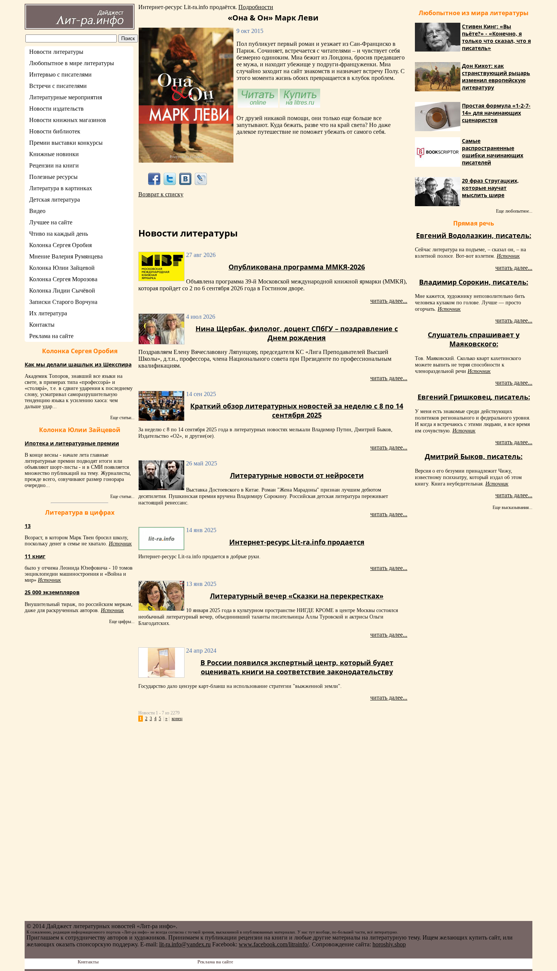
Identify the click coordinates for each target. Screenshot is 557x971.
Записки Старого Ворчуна (63, 302)
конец (177, 718)
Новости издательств (56, 108)
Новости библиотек (54, 131)
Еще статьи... (122, 417)
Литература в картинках (60, 188)
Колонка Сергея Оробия (60, 245)
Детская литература (54, 199)
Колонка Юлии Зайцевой (62, 268)
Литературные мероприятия (65, 97)
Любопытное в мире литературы (71, 63)
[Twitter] (169, 178)
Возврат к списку (160, 194)
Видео (37, 211)
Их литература (48, 313)
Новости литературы (56, 52)
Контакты (42, 324)
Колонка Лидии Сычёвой (62, 290)
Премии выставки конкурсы (66, 142)
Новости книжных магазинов (67, 120)
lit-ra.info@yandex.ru (185, 944)
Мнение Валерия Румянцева (66, 256)
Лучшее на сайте (50, 222)
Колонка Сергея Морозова (63, 279)
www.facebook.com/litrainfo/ (274, 944)
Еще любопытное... (514, 211)
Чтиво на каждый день (58, 233)
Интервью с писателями (60, 74)
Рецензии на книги (54, 165)
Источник (120, 544)
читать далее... (388, 301)
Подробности (255, 7)
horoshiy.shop (389, 944)
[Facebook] (154, 178)
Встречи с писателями (58, 86)
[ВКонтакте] (185, 178)
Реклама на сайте (51, 336)
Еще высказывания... (512, 507)
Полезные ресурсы (53, 177)
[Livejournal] (201, 178)
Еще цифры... (122, 621)
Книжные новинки (54, 154)
